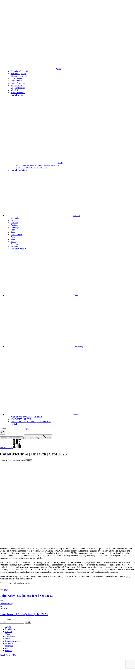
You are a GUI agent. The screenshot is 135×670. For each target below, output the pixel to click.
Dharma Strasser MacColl (21, 76)
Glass (13, 220)
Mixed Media (16, 234)
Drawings (15, 227)
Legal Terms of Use (8, 655)
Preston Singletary (18, 73)
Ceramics (14, 223)
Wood (13, 242)
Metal (13, 239)
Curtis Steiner (16, 78)
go (27, 429)
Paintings (14, 225)
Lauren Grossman (18, 83)
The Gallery (78, 346)
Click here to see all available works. (15, 583)
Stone (13, 232)
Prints (13, 237)
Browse (76, 215)
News (75, 414)
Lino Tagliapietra (18, 88)
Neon (13, 230)
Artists (58, 69)
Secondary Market (18, 249)
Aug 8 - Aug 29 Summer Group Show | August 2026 (38, 165)
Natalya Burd (16, 85)
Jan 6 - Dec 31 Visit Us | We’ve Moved (32, 168)
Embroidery (15, 218)
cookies (8, 650)
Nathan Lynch (16, 81)
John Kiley (15, 90)
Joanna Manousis (18, 92)
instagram (9, 646)
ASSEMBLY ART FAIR (21, 419)
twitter (8, 648)
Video (75, 295)
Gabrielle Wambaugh (19, 71)
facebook (9, 643)
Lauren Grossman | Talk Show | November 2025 (31, 421)
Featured (14, 246)
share (29, 461)
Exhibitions (62, 163)
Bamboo (14, 244)
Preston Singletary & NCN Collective (26, 417)
